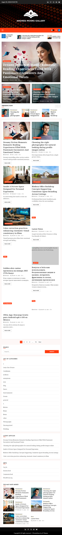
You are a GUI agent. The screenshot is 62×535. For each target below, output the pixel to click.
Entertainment (6, 61)
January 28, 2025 (44, 309)
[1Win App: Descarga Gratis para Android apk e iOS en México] (16, 303)
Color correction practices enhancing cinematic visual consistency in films (16, 230)
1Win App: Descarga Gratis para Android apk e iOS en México (15, 317)
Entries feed (7, 471)
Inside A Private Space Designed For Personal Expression (35, 115)
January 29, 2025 (44, 282)
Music (5, 411)
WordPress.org (8, 478)
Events (5, 396)
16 (36, 342)
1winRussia (6, 371)
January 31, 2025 (44, 231)
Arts (4, 382)
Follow (59, 30)
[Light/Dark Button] (52, 30)
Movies (5, 407)
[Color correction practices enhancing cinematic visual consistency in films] (16, 217)
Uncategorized (7, 303)
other (5, 256)
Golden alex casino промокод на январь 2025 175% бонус (15, 270)
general (36, 263)
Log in (5, 467)
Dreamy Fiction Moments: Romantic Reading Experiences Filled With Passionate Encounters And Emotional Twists (29, 71)
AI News (5, 375)
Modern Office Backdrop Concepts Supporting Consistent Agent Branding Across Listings (44, 190)
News (33, 217)
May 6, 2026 (14, 80)
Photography (54, 110)
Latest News (37, 229)
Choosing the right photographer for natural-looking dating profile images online (45, 95)
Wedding (6, 429)
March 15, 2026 (45, 101)
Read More (7, 163)
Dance (5, 389)
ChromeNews (36, 533)
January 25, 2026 (15, 235)
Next (40, 342)
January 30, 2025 (15, 275)
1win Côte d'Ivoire (9, 367)
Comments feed (8, 474)
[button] (2, 30)
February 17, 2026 (16, 194)
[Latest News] (45, 217)
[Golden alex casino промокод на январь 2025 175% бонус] (16, 257)
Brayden (6, 80)
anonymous (6, 378)
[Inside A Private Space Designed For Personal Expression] (25, 113)
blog (33, 301)
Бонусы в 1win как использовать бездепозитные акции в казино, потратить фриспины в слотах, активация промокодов (43, 273)
